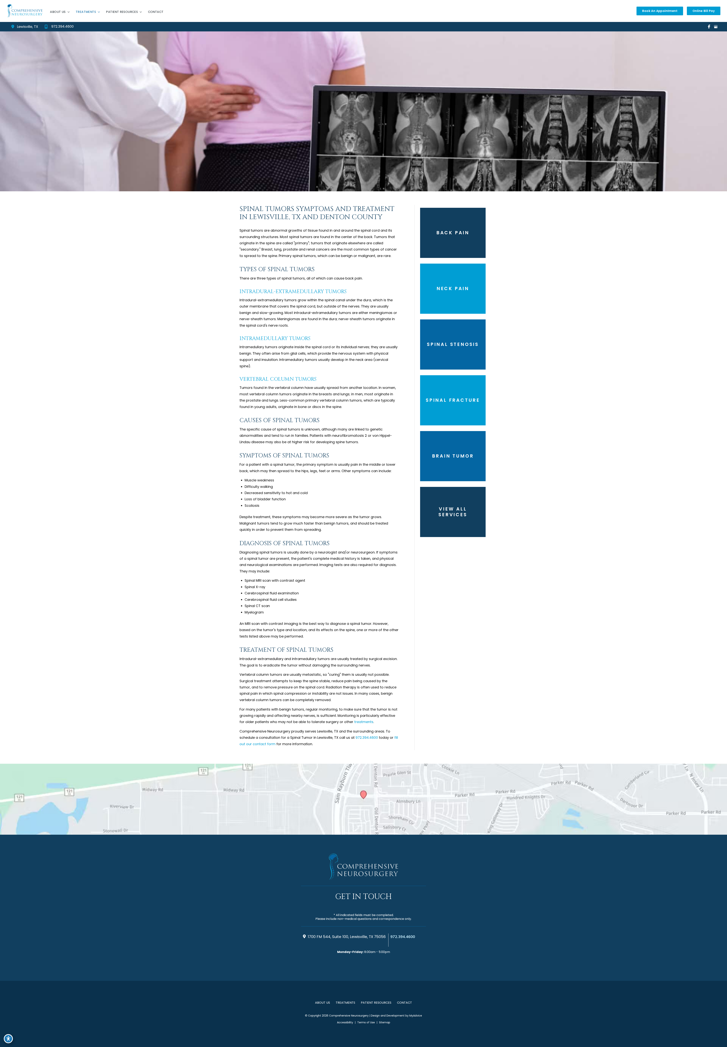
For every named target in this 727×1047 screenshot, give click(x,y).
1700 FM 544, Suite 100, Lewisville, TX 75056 (347, 937)
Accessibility (345, 1022)
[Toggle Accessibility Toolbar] (8, 1038)
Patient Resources (376, 1002)
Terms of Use (366, 1022)
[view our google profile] (715, 26)
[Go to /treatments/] (453, 512)
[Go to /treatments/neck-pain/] (453, 289)
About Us (322, 1002)
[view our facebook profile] (709, 26)
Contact (404, 1002)
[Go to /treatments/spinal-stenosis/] (453, 344)
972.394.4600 (367, 737)
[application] (68, 11)
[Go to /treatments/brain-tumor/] (453, 456)
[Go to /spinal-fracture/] (453, 400)
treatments (363, 721)
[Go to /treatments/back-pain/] (453, 233)
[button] (660, 11)
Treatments (345, 1002)
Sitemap (384, 1022)
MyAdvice (415, 1015)
